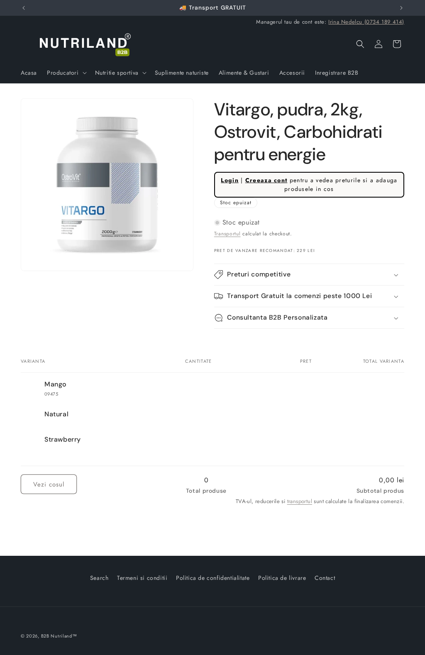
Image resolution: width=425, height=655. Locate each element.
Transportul (227, 233)
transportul (299, 501)
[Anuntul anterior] (24, 8)
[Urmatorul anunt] (401, 8)
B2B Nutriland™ (59, 636)
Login (230, 180)
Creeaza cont (266, 180)
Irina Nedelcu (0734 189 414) (366, 22)
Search (99, 578)
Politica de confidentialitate (212, 578)
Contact (325, 578)
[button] (66, 72)
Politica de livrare (282, 578)
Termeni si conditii (142, 578)
